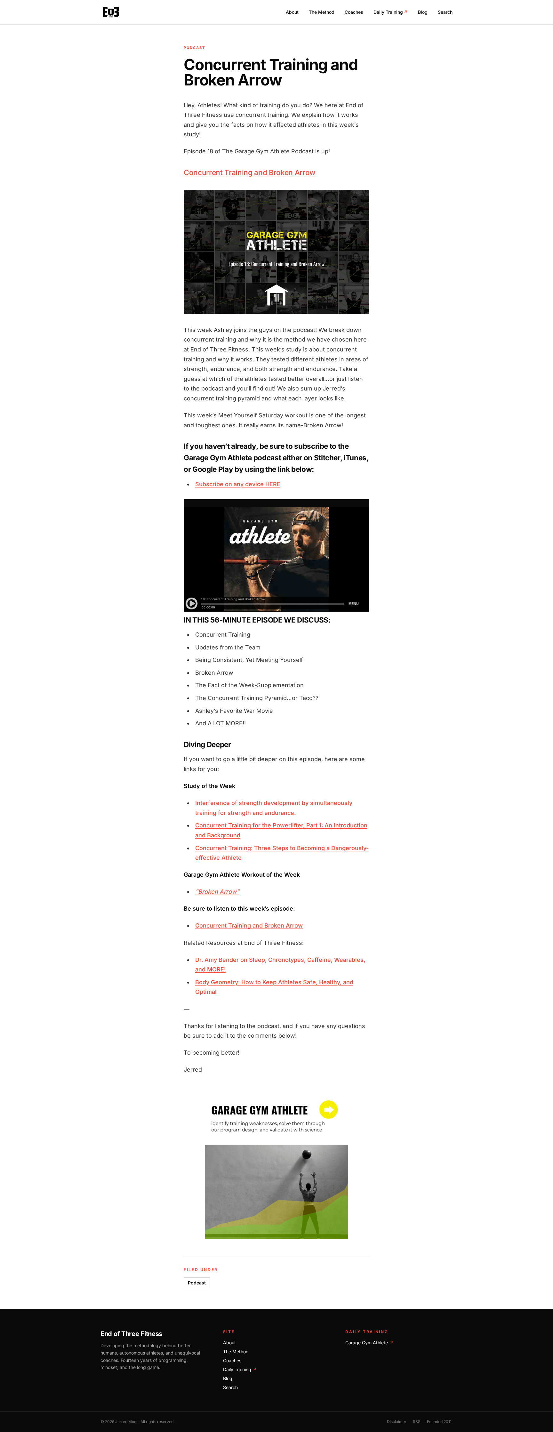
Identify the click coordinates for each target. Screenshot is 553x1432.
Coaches (354, 12)
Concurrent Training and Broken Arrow (250, 172)
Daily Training (390, 12)
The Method (321, 12)
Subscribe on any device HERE (237, 484)
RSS (417, 1421)
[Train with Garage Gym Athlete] (276, 1167)
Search (445, 12)
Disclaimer (396, 1421)
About (292, 12)
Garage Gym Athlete (369, 1342)
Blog (423, 12)
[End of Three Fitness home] (110, 12)
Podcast (197, 1282)
